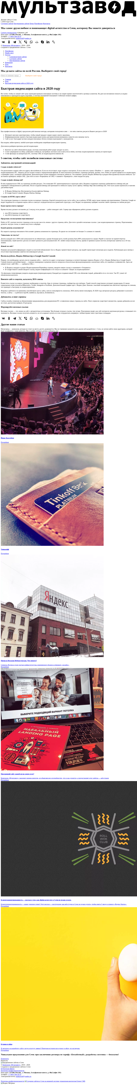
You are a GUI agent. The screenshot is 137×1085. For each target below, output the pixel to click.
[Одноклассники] (9, 42)
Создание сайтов (7, 23)
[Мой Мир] (36, 42)
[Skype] (42, 42)
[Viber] (25, 42)
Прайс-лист (9, 53)
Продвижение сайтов (21, 23)
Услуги (7, 55)
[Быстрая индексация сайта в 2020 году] (22, 128)
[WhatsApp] (31, 42)
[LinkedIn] (48, 42)
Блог (7, 64)
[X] (20, 42)
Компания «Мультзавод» (12, 45)
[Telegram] (14, 42)
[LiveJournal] (53, 42)
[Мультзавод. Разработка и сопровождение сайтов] (9, 1079)
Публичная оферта (7, 1069)
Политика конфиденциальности (12, 1071)
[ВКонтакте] (3, 42)
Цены (32, 23)
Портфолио (38, 23)
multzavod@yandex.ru (23, 38)
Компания (9, 62)
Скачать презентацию (9, 33)
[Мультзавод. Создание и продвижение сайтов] (68, 18)
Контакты (46, 23)
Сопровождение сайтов (18, 57)
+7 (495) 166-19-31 (14, 36)
